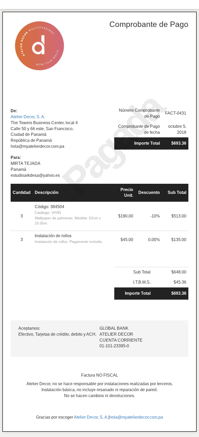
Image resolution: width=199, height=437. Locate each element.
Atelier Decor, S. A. (28, 117)
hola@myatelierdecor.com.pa (136, 417)
